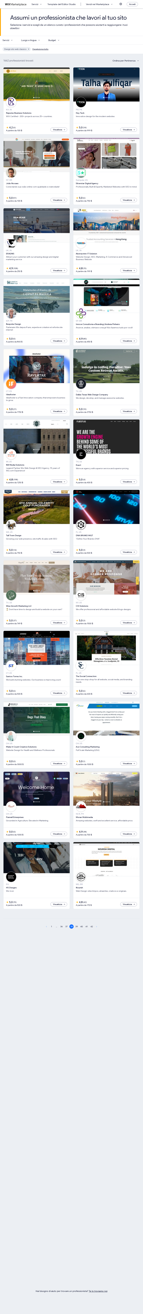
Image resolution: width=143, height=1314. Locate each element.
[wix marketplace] (16, 4)
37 (66, 926)
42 (91, 926)
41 (86, 926)
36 (61, 926)
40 (81, 926)
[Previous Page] (46, 926)
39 (76, 926)
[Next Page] (97, 926)
